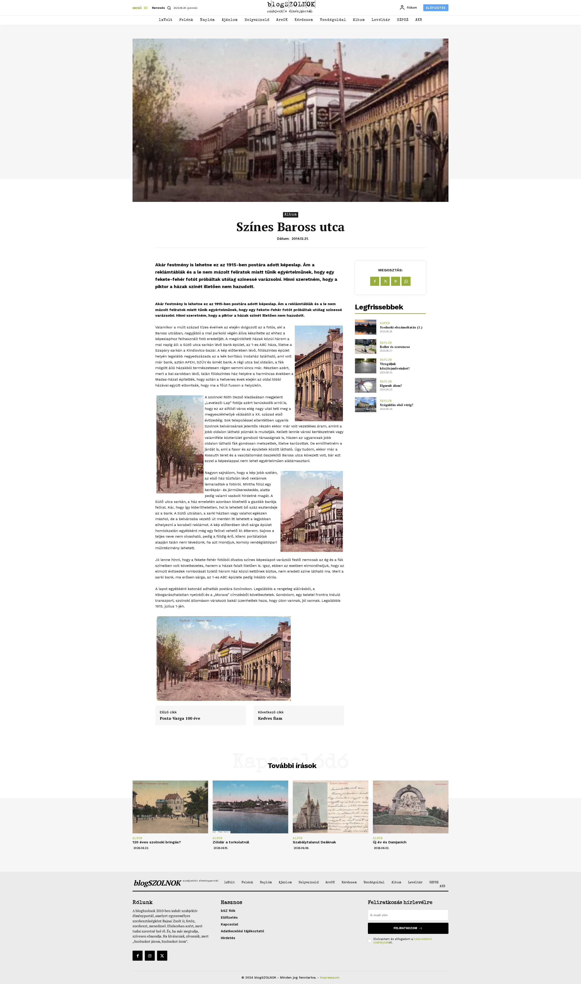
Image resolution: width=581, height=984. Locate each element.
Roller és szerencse (395, 347)
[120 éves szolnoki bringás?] (170, 807)
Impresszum (330, 977)
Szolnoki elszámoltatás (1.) (401, 327)
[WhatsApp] (406, 281)
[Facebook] (374, 281)
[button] (162, 7)
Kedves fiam (270, 718)
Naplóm (386, 343)
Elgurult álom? (391, 385)
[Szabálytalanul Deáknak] (330, 807)
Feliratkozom (405, 928)
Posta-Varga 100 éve (180, 718)
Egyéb (385, 323)
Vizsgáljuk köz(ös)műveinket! (394, 366)
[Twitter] (385, 281)
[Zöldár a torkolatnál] (250, 807)
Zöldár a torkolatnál (231, 842)
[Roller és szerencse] (365, 346)
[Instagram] (150, 956)
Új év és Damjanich (389, 842)
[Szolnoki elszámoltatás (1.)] (365, 327)
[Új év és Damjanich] (410, 807)
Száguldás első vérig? (396, 405)
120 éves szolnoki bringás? (157, 842)
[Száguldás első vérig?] (365, 404)
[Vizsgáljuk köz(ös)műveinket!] (365, 365)
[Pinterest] (395, 281)
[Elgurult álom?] (365, 385)
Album (290, 215)
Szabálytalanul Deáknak (314, 842)
